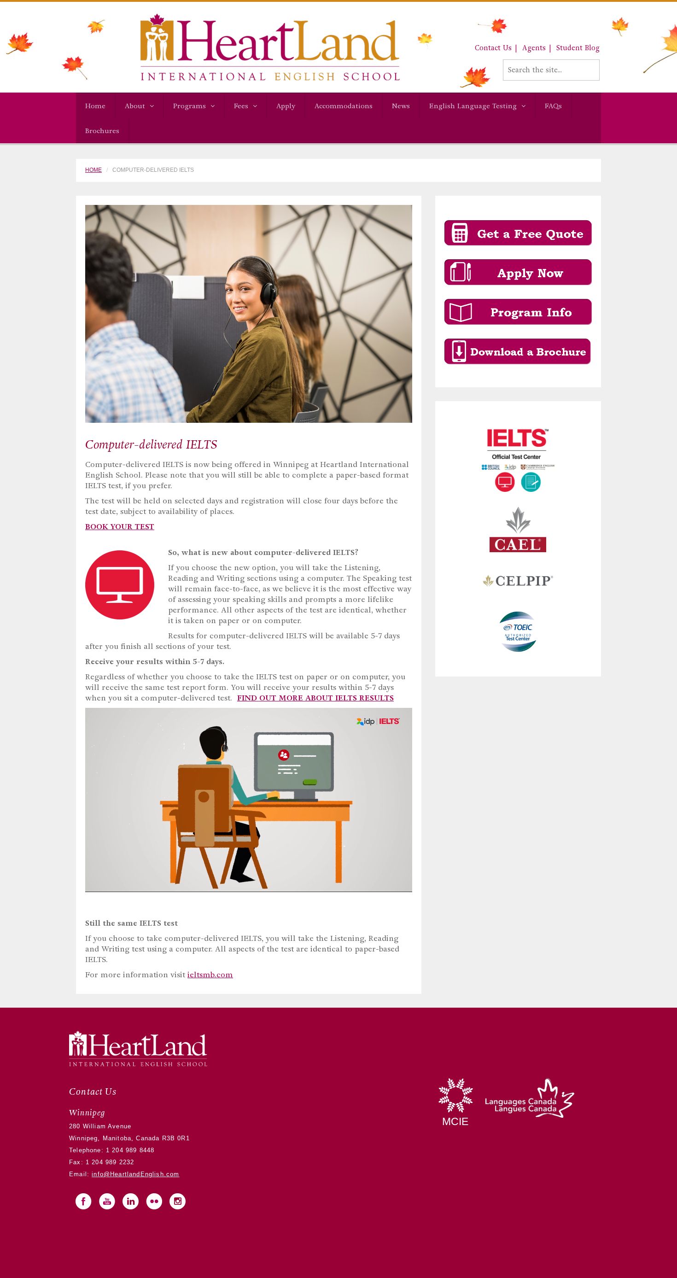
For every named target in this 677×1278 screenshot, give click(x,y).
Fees (241, 106)
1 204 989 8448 (129, 1150)
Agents (534, 48)
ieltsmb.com (210, 974)
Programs (189, 106)
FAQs (553, 106)
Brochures (102, 130)
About (135, 106)
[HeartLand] (238, 47)
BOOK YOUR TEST (119, 526)
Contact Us (493, 48)
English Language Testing (473, 106)
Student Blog (578, 48)
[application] (248, 800)
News (401, 106)
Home (95, 106)
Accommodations (344, 106)
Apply (285, 106)
